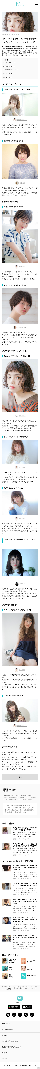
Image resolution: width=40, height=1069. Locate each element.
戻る (20, 777)
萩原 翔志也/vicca (22, 120)
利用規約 (4, 1035)
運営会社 (4, 1058)
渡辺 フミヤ (22, 416)
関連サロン (5, 1053)
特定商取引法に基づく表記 (10, 1041)
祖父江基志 (22, 266)
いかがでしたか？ (8, 77)
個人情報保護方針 (7, 1029)
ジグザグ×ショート (9, 66)
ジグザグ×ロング (8, 73)
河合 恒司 (22, 183)
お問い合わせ (6, 1023)
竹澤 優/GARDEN (22, 327)
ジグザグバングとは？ (9, 62)
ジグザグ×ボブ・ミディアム (11, 69)
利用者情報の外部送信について (11, 1047)
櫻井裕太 (22, 584)
